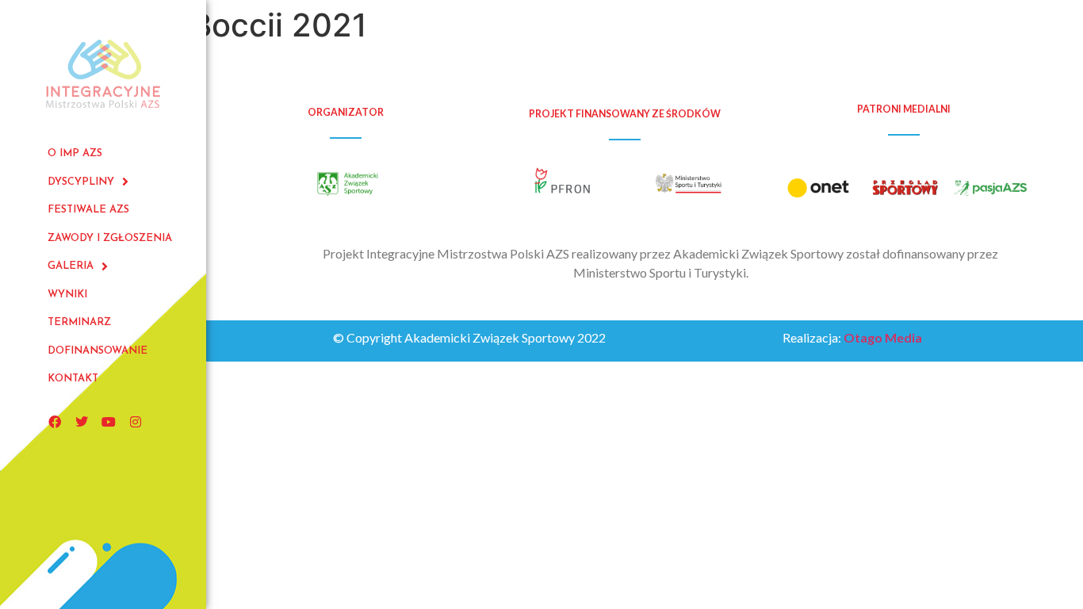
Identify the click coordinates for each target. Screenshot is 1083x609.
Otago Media (883, 337)
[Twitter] (81, 422)
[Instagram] (135, 422)
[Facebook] (54, 422)
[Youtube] (108, 422)
